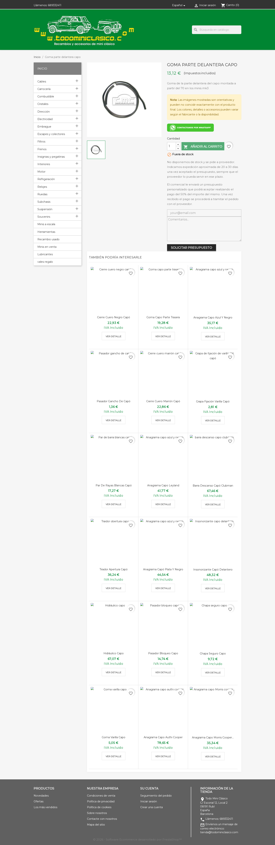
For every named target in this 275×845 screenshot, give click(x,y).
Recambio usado (48, 239)
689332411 (54, 5)
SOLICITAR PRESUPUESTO (191, 247)
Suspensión (44, 209)
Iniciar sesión (148, 801)
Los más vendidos (45, 807)
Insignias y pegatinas (51, 156)
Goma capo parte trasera (163, 317)
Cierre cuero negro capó (113, 317)
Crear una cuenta (151, 807)
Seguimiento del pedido (156, 795)
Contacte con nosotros (102, 819)
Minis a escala (46, 224)
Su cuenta (149, 788)
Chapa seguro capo (213, 653)
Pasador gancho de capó (113, 401)
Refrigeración (46, 179)
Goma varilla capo (113, 737)
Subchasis (43, 201)
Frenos (41, 149)
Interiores (43, 164)
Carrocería (44, 89)
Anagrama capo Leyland (163, 485)
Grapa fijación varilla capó (213, 401)
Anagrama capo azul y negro (212, 317)
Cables (41, 81)
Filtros (41, 141)
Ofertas (38, 801)
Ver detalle (113, 336)
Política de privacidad (100, 801)
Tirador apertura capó (114, 569)
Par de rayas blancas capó (114, 485)
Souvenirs (43, 216)
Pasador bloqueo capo (163, 653)
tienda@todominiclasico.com (219, 832)
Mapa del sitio (96, 824)
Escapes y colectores (51, 134)
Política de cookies (99, 807)
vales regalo (45, 261)
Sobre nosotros (97, 813)
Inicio (42, 68)
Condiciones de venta (101, 795)
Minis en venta (46, 247)
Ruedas (42, 194)
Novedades (41, 795)
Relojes (42, 186)
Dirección (43, 111)
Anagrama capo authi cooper (163, 737)
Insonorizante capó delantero (213, 569)
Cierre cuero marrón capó (163, 401)
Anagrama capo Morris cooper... (213, 737)
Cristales (42, 104)
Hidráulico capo (113, 653)
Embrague (44, 126)
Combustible (45, 96)
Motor (41, 171)
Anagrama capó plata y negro (163, 569)
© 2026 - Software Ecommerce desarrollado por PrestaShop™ (137, 839)
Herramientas (46, 232)
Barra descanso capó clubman (213, 485)
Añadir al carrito (203, 147)
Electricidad (45, 119)
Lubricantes (45, 254)
